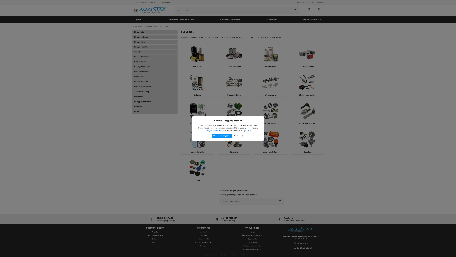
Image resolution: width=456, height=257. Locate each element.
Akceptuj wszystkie (221, 136)
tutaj (249, 130)
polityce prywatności (214, 130)
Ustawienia (238, 136)
